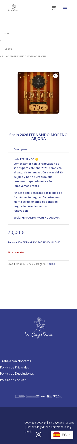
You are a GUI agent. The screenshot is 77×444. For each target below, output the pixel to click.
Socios (8, 48)
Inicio (6, 33)
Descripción (20, 149)
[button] (55, 75)
